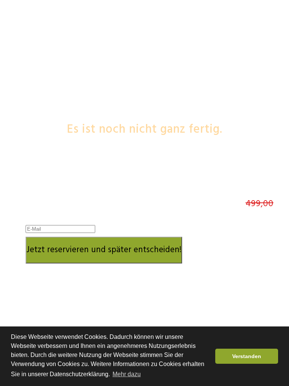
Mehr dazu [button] (127, 374)
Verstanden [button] (246, 356)
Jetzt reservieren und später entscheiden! (103, 250)
